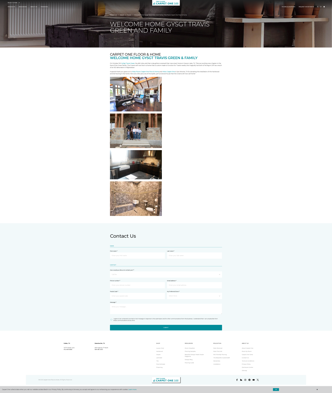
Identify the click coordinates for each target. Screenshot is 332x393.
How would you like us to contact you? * (122, 270)
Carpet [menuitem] (158, 354)
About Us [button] (33, 7)
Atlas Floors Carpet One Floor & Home (145, 71)
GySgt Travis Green (128, 63)
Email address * (171, 280)
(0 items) (324, 6)
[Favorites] (320, 7)
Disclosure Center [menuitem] (247, 367)
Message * (113, 302)
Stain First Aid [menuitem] (217, 351)
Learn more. (132, 389)
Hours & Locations (288, 7)
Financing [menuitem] (44, 7)
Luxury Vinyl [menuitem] (160, 348)
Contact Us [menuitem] (245, 358)
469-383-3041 (99, 349)
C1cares (129, 15)
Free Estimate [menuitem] (160, 364)
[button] (317, 7)
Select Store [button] (12, 2)
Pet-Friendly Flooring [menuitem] (220, 354)
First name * (113, 251)
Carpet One (113, 15)
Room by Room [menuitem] (247, 351)
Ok (276, 389)
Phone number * (115, 280)
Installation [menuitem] (216, 364)
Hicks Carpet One (168, 71)
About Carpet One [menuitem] (247, 348)
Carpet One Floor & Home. (51, 380)
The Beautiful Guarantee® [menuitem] (221, 358)
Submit (166, 327)
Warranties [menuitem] (216, 361)
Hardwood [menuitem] (159, 351)
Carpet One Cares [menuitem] (247, 354)
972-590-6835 (68, 349)
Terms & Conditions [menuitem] (248, 361)
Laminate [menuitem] (159, 358)
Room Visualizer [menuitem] (190, 348)
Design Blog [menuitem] (188, 359)
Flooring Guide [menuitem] (189, 363)
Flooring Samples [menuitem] (190, 351)
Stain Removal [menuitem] (217, 348)
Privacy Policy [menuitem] (246, 364)
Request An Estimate (306, 7)
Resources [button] (23, 7)
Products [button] (11, 7)
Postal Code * (114, 291)
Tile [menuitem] (157, 361)
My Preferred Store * (173, 291)
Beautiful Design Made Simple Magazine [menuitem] (194, 355)
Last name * (170, 251)
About (122, 15)
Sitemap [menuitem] (244, 370)
